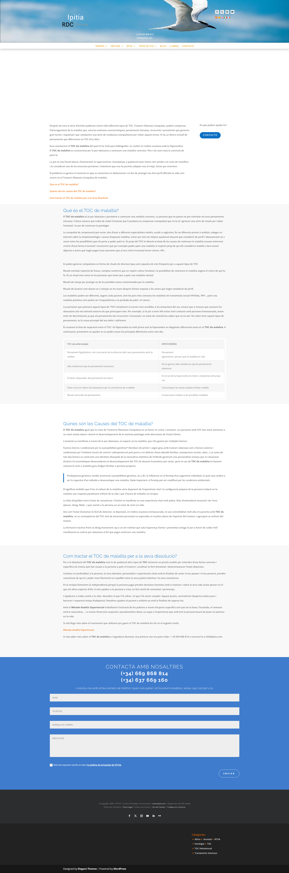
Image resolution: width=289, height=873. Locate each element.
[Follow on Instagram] (227, 12)
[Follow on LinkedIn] (153, 815)
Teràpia (99, 46)
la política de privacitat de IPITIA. (104, 764)
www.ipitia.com (159, 803)
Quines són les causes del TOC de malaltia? (73, 191)
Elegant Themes (87, 868)
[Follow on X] (222, 12)
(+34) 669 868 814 (145, 34)
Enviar (229, 773)
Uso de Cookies (158, 807)
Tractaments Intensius (206, 853)
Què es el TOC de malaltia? (64, 184)
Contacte (188, 46)
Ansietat (207, 839)
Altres (197, 839)
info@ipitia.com (144, 37)
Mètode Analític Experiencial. (78, 629)
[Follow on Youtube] (232, 12)
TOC (209, 843)
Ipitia (129, 46)
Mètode (115, 46)
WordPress (119, 868)
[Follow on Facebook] (217, 12)
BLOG (163, 46)
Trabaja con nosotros (176, 807)
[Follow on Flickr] (159, 815)
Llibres (174, 46)
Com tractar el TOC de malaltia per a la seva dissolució (79, 197)
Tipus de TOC (146, 46)
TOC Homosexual (203, 848)
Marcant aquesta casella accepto (87, 764)
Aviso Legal (127, 807)
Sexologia (199, 843)
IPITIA (217, 839)
